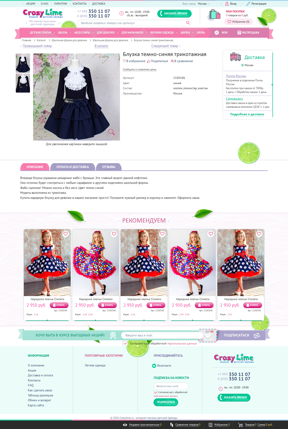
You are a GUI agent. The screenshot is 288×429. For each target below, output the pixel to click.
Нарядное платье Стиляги (47, 299)
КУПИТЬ (60, 305)
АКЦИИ (30, 3)
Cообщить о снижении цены (139, 69)
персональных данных (182, 343)
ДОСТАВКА (98, 3)
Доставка (255, 57)
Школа (62, 32)
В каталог (102, 46)
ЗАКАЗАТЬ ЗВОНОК (175, 13)
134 (90, 314)
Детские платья (40, 32)
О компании (36, 365)
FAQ (31, 385)
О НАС (44, 3)
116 (36, 314)
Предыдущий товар (37, 46)
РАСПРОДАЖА (250, 32)
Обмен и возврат (39, 400)
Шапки (185, 32)
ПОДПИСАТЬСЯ (236, 334)
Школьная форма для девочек (69, 40)
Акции (32, 370)
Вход (233, 3)
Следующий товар (164, 46)
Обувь (201, 32)
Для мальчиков (132, 32)
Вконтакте (164, 365)
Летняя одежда (95, 365)
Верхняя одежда (162, 32)
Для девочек (106, 32)
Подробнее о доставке (247, 114)
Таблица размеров (40, 395)
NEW (224, 32)
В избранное (135, 61)
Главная (26, 40)
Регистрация (259, 3)
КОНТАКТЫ (79, 3)
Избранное (240, 21)
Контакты (34, 380)
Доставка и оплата (40, 375)
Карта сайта (36, 405)
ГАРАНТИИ (60, 3)
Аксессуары (82, 32)
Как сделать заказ (40, 390)
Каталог (41, 40)
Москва (249, 65)
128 (84, 314)
